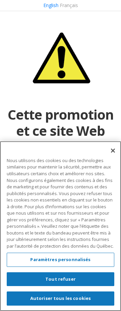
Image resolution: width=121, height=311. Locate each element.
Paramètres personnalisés (60, 259)
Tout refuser (60, 279)
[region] (60, 226)
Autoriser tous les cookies (60, 298)
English (50, 5)
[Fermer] (113, 150)
